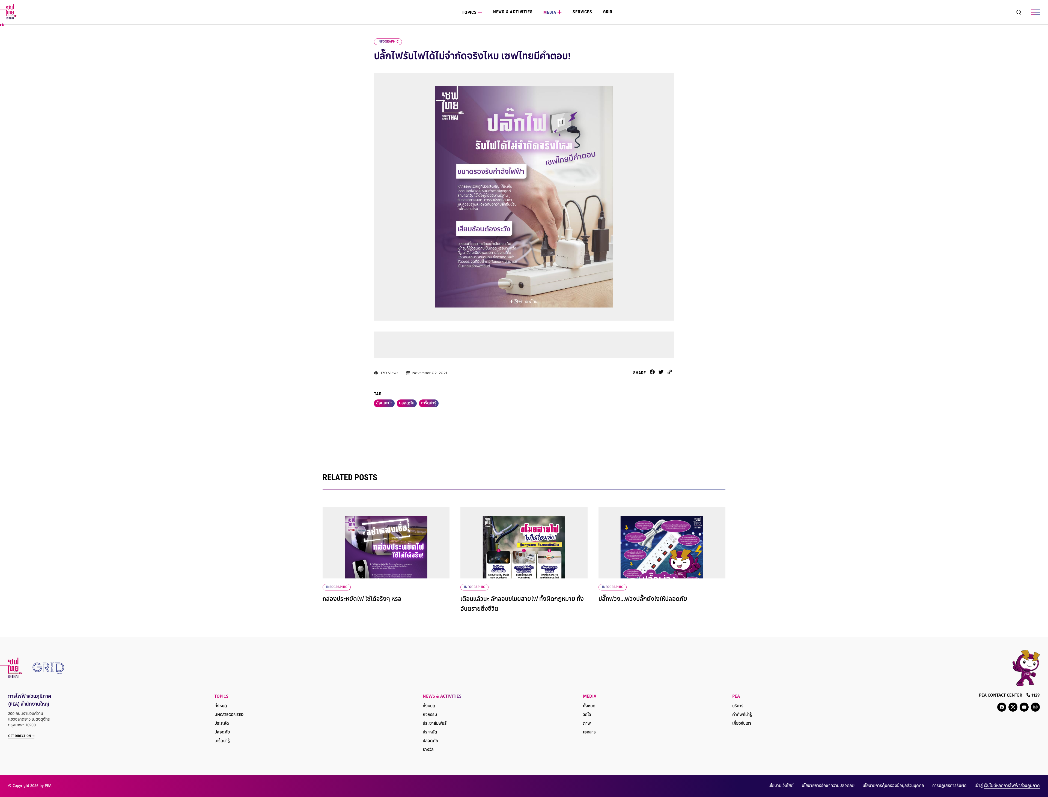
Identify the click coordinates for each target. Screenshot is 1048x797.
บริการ (737, 706)
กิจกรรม (430, 715)
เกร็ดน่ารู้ (428, 403)
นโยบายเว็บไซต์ (781, 786)
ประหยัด (222, 724)
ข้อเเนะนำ (384, 403)
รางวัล (428, 750)
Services (582, 11)
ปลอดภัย (407, 403)
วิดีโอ (587, 715)
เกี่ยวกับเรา (741, 724)
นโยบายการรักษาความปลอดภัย (828, 786)
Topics (469, 12)
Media (549, 12)
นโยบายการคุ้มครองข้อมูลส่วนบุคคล (893, 786)
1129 (1035, 695)
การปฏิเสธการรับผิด (949, 786)
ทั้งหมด (221, 706)
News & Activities (513, 11)
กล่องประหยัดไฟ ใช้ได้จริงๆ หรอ (362, 599)
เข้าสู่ (1007, 786)
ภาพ (587, 724)
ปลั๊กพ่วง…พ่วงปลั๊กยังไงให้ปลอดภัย (643, 599)
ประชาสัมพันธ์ (434, 724)
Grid (607, 11)
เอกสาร (589, 732)
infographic (387, 41)
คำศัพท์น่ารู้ (742, 715)
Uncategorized (229, 715)
